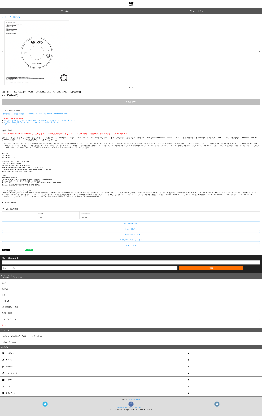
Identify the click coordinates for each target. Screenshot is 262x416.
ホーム (4, 17)
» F (10, 17)
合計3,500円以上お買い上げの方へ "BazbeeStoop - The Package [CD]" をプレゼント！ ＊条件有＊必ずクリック (40, 120)
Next (259, 51)
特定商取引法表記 (123, 408)
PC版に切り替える (135, 399)
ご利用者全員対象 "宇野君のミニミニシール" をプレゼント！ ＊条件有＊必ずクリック (32, 122)
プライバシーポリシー (137, 408)
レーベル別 (39, 114)
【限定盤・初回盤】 (18, 114)
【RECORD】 (30, 114)
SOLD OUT (131, 102)
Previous (2, 51)
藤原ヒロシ (17, 17)
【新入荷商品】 (7, 114)
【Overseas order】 (10, 124)
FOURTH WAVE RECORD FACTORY (57, 114)
